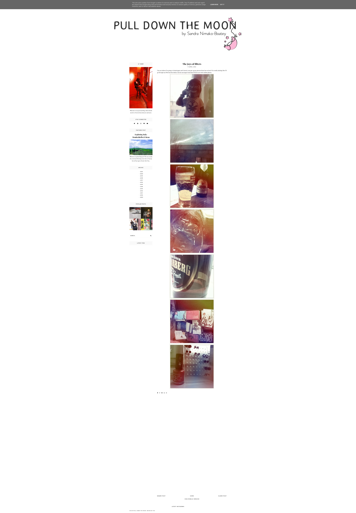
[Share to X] (157, 392)
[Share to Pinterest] (162, 392)
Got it (222, 4)
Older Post (222, 496)
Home (192, 496)
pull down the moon (140, 510)
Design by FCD (151, 510)
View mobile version (192, 499)
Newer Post (161, 496)
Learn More (214, 4)
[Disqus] (192, 420)
